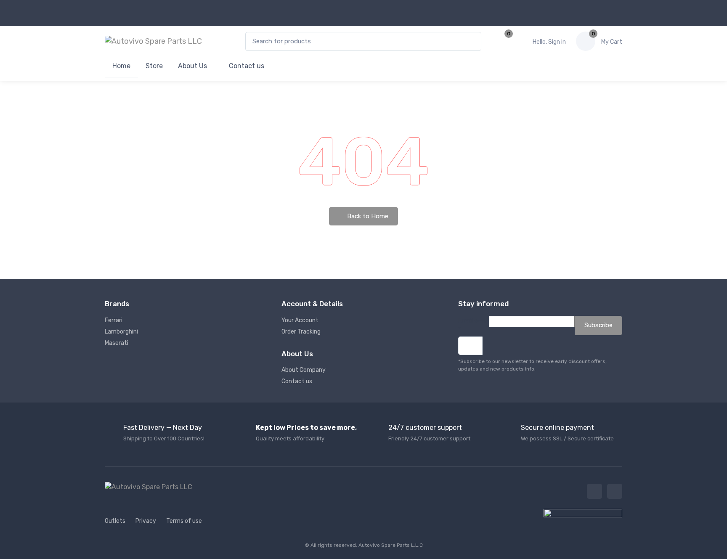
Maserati (116, 343)
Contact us (245, 66)
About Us (192, 66)
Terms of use (184, 521)
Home (121, 66)
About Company (303, 370)
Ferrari (113, 320)
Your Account (299, 320)
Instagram (614, 491)
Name (481, 321)
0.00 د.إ (611, 41)
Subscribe (598, 325)
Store (154, 66)
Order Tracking (301, 331)
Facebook (594, 491)
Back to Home (366, 216)
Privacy (145, 521)
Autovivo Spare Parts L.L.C (390, 545)
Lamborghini (121, 331)
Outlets (115, 521)
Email (465, 325)
